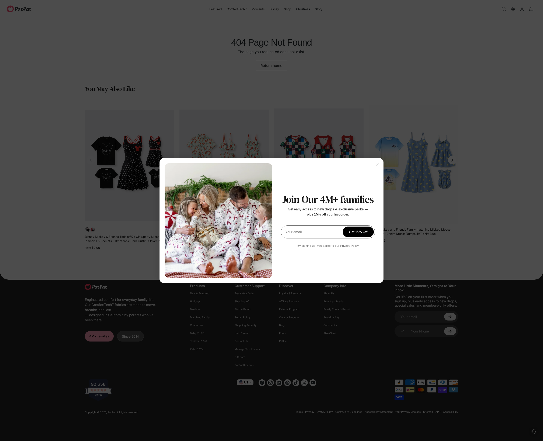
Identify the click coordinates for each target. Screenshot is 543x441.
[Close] (377, 164)
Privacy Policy (349, 245)
